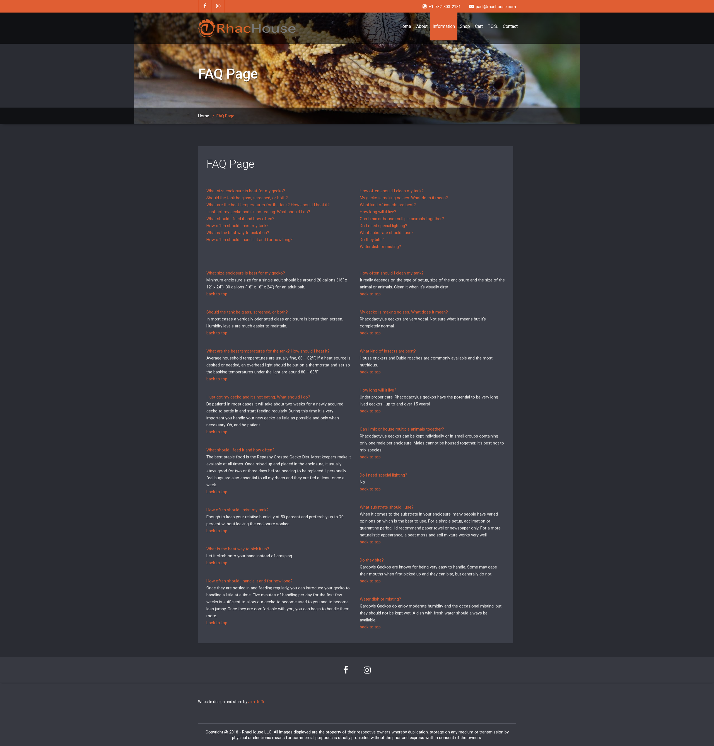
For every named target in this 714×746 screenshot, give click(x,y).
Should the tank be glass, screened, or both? (247, 197)
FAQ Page (230, 164)
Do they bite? (372, 239)
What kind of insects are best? (388, 204)
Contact (510, 26)
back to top (216, 294)
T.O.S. (493, 26)
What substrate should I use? (387, 232)
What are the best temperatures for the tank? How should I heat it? (268, 204)
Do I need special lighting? (383, 225)
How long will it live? (378, 211)
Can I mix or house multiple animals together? (402, 218)
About (422, 26)
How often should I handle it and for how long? (249, 239)
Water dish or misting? (380, 246)
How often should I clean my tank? (392, 190)
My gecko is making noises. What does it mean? (404, 197)
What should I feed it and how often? (240, 218)
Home (405, 26)
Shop (465, 26)
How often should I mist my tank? (237, 225)
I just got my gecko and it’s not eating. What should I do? (258, 211)
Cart (479, 26)
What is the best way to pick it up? (237, 232)
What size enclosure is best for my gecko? (245, 190)
